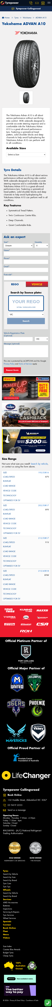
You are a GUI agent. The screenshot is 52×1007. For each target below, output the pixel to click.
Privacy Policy (9, 364)
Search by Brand (10, 880)
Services (7, 899)
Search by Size (9, 877)
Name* (7, 250)
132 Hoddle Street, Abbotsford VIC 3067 (27, 800)
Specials (7, 921)
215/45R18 (43, 571)
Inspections (7, 909)
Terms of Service (25, 364)
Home (7, 17)
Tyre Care (7, 883)
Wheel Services (9, 918)
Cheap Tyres (8, 956)
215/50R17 (43, 538)
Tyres (5, 871)
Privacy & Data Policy (17, 1000)
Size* (6, 242)
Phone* (7, 258)
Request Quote (12, 370)
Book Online (9, 928)
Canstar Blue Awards (11, 949)
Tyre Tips (6, 886)
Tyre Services (8, 915)
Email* (6, 266)
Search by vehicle (39, 463)
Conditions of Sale (32, 1000)
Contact (7, 924)
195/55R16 (43, 472)
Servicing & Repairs (11, 912)
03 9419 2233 (15, 805)
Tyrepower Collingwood (28, 8)
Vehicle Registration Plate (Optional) (14, 334)
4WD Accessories (10, 902)
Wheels (7, 890)
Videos (6, 937)
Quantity (38, 242)
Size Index (7, 946)
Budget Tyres (8, 952)
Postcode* (8, 274)
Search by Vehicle (10, 874)
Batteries (6, 905)
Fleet (5, 931)
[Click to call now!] (30, 3)
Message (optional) (12, 343)
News (6, 934)
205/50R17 (43, 505)
